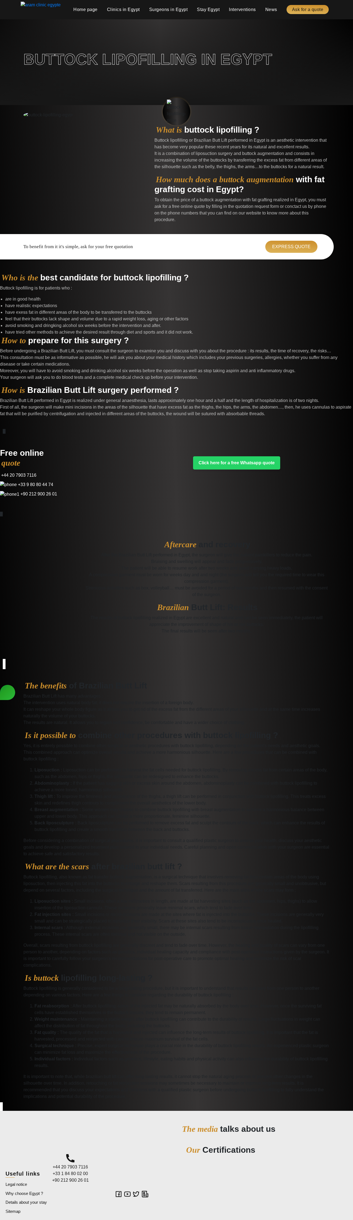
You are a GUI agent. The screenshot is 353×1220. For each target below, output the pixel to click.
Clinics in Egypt (123, 9)
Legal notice (16, 1184)
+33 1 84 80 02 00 (70, 1173)
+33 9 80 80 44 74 (35, 484)
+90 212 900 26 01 (38, 494)
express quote (291, 246)
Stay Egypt (208, 9)
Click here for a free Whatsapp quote (237, 462)
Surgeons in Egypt (168, 9)
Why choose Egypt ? (24, 1193)
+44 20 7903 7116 (18, 475)
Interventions (242, 9)
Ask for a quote (307, 9)
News (271, 9)
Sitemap (13, 1211)
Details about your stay (26, 1202)
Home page (85, 9)
